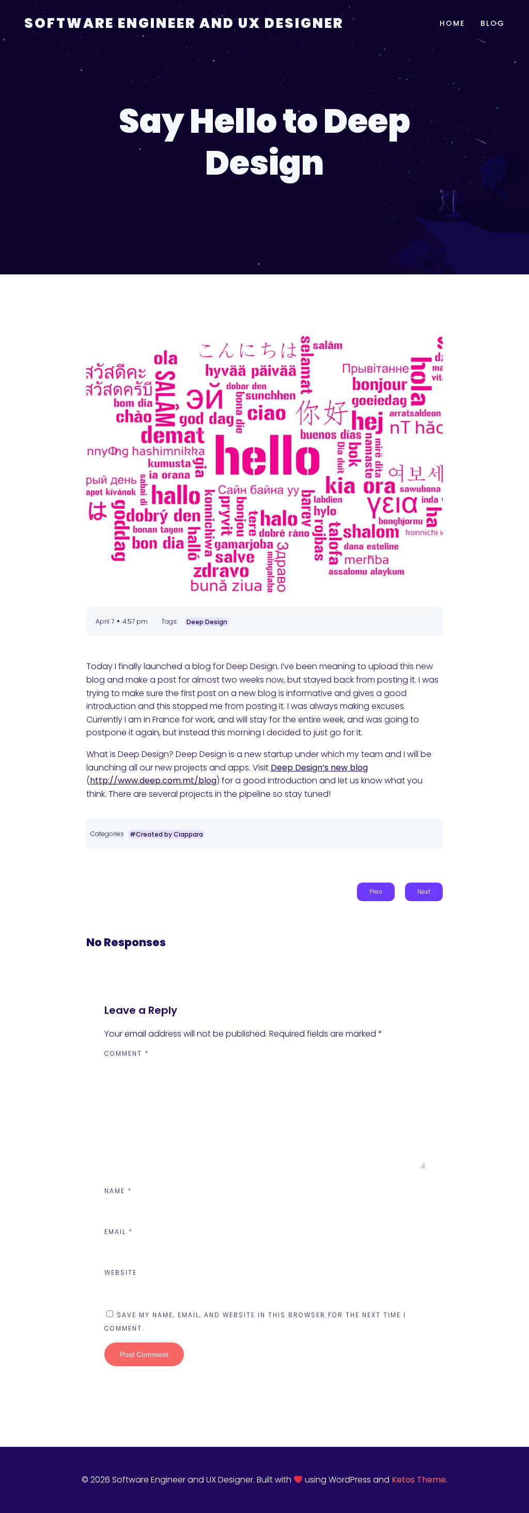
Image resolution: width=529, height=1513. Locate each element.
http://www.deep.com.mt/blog (153, 780)
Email (118, 1231)
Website (120, 1272)
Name (118, 1190)
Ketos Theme (419, 1480)
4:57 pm (135, 621)
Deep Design (206, 621)
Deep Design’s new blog (319, 768)
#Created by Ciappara (166, 834)
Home (452, 23)
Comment (126, 1053)
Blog (492, 23)
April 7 (105, 621)
